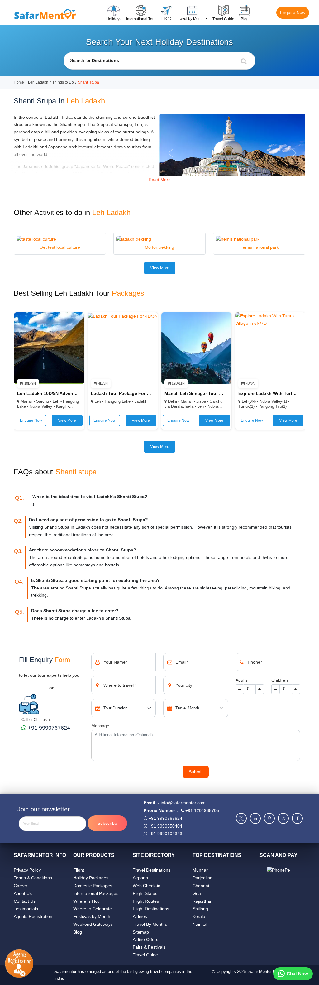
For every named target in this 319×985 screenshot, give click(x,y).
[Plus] (259, 689)
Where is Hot (86, 901)
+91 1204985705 (201, 810)
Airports (140, 877)
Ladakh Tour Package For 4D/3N (121, 393)
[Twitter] (241, 818)
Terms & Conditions (33, 877)
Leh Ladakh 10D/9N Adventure (47, 393)
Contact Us (25, 901)
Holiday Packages (90, 877)
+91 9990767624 (48, 728)
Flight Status (145, 893)
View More (159, 268)
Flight (78, 869)
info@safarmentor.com (183, 802)
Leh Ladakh (38, 82)
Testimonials (26, 908)
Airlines (140, 916)
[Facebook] (297, 818)
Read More (160, 179)
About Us (23, 893)
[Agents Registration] (21, 964)
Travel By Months (150, 924)
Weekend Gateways (93, 924)
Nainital (200, 924)
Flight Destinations (151, 908)
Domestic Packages (92, 885)
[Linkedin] (255, 818)
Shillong (200, 908)
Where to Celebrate (92, 908)
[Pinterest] (269, 818)
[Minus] (240, 689)
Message (100, 725)
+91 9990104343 (164, 833)
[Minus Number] (275, 689)
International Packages (95, 893)
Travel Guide (145, 954)
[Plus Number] (296, 689)
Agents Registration (33, 916)
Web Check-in (146, 885)
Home (19, 82)
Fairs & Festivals (149, 946)
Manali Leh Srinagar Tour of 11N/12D (194, 393)
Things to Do (63, 82)
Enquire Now (292, 12)
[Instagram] (283, 818)
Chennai (201, 885)
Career (20, 885)
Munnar (200, 869)
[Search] (243, 61)
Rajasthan (202, 901)
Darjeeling (202, 877)
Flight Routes (146, 901)
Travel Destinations (151, 869)
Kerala (199, 916)
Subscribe (107, 823)
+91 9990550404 (164, 826)
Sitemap (141, 932)
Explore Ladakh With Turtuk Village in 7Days (268, 393)
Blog (77, 932)
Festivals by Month (91, 916)
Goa (197, 893)
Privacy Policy (27, 869)
